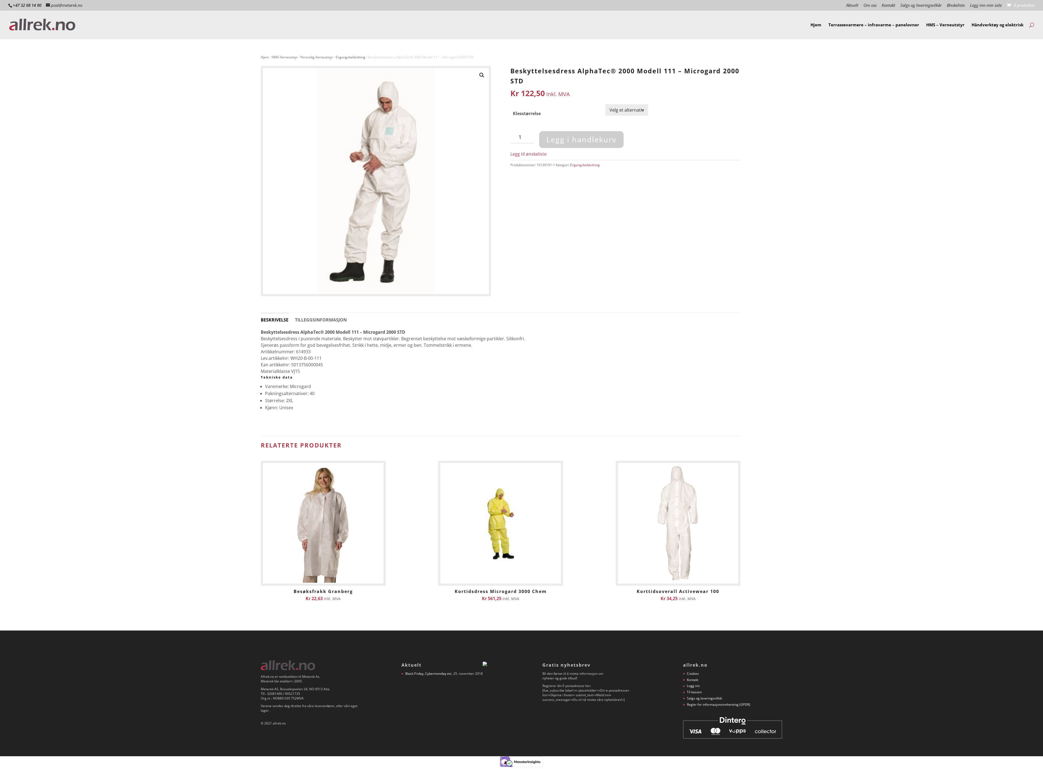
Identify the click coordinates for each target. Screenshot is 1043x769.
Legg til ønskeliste (528, 154)
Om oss (870, 5)
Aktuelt (852, 5)
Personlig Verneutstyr (316, 57)
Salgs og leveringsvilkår (921, 5)
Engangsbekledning (350, 57)
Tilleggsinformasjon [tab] (321, 320)
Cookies (693, 673)
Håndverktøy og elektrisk (997, 25)
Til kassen (694, 692)
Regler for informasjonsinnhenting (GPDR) (718, 704)
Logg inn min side (986, 5)
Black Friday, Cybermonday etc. (429, 673)
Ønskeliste (956, 5)
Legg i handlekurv (581, 139)
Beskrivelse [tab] (274, 320)
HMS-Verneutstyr (285, 57)
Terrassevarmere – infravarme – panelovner (873, 25)
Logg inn (693, 685)
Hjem (815, 25)
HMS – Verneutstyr (945, 25)
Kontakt (888, 5)
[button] (482, 75)
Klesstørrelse (527, 113)
